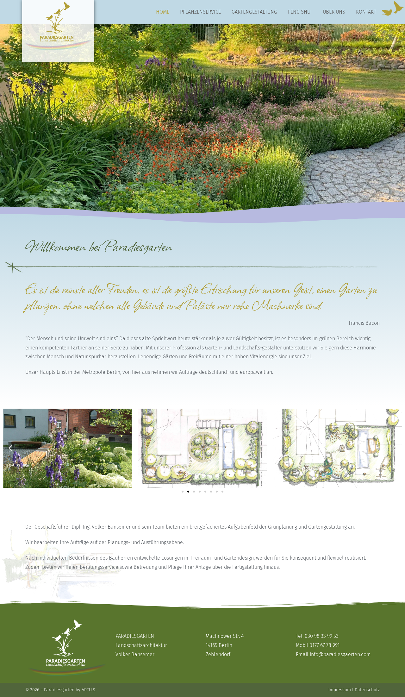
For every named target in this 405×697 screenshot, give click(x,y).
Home (162, 12)
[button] (10, 448)
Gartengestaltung (254, 12)
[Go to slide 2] (188, 492)
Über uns (334, 12)
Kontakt (366, 12)
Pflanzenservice (200, 12)
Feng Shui (300, 12)
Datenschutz (367, 690)
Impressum (339, 690)
